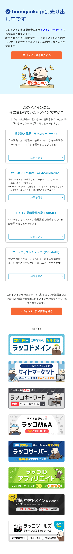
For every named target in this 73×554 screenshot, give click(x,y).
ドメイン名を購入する (38, 55)
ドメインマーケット (51, 29)
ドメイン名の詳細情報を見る (36, 311)
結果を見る (36, 157)
